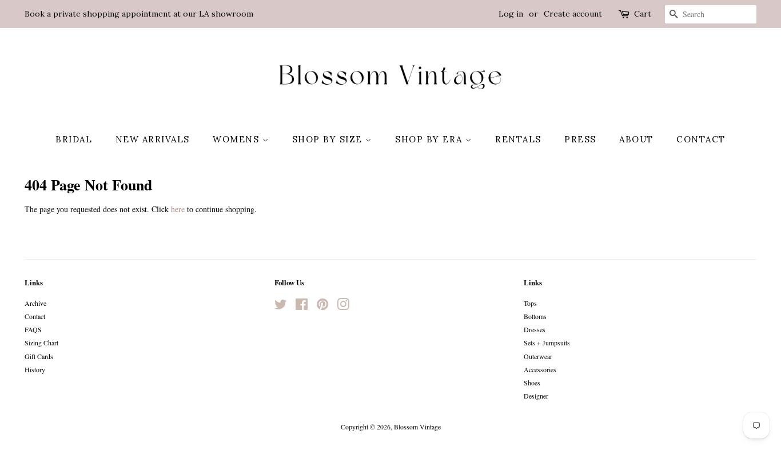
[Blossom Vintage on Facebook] (301, 306)
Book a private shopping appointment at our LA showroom (139, 14)
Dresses (534, 329)
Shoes (532, 382)
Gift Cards (39, 356)
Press (580, 139)
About (636, 139)
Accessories (540, 369)
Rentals (518, 139)
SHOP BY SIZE (329, 139)
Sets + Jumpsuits (547, 342)
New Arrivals (152, 139)
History (35, 369)
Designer (536, 395)
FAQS (33, 329)
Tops (530, 303)
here (178, 209)
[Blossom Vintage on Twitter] (280, 306)
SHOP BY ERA (430, 139)
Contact (701, 139)
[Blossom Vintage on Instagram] (343, 306)
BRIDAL (73, 139)
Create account (573, 14)
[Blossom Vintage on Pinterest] (322, 306)
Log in (511, 14)
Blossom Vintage (417, 426)
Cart (642, 14)
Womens (237, 139)
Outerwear (538, 356)
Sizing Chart (41, 342)
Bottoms (535, 316)
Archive (35, 303)
